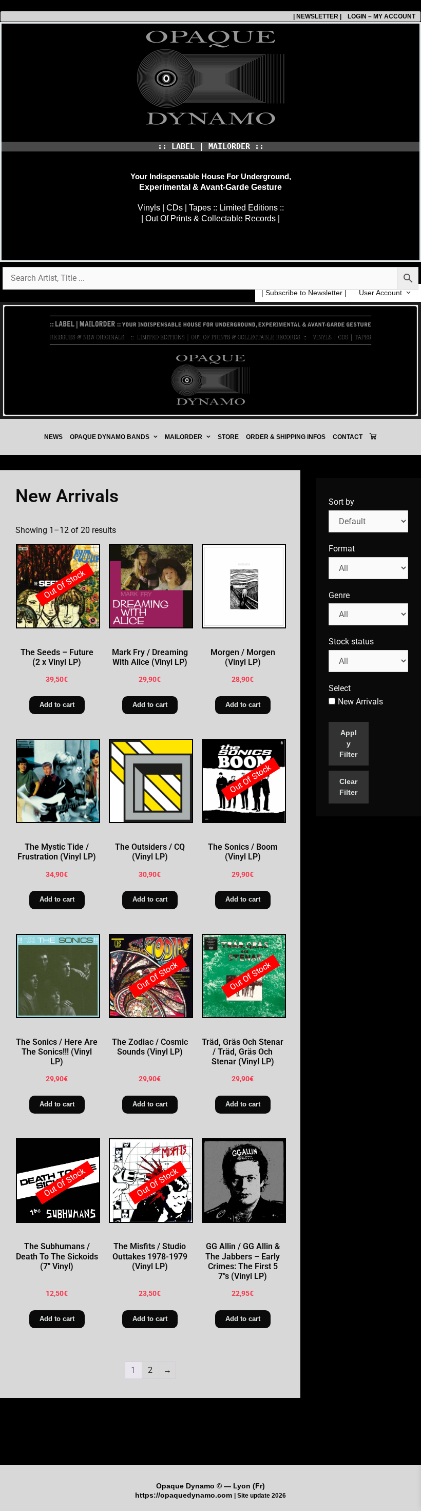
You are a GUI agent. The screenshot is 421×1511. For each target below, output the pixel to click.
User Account (380, 293)
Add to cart (57, 705)
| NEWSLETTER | (317, 16)
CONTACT (347, 437)
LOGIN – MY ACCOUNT (378, 16)
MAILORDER (183, 437)
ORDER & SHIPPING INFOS (286, 437)
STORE (228, 437)
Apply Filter (348, 743)
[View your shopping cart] (373, 437)
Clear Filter (348, 786)
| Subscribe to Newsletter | (304, 293)
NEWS (53, 437)
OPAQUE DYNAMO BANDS (109, 437)
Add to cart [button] (149, 705)
